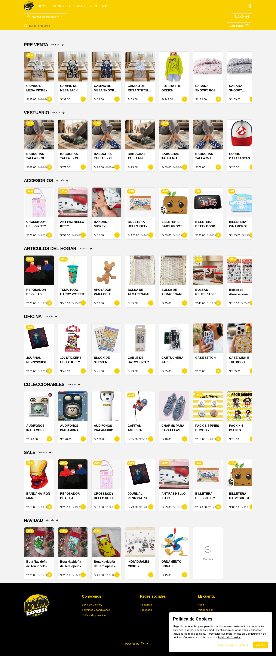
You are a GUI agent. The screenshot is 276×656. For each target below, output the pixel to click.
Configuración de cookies (233, 644)
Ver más (55, 44)
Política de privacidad (94, 615)
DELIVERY (77, 6)
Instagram (146, 604)
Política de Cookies (229, 637)
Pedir (201, 604)
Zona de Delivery (92, 604)
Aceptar (260, 644)
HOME (43, 6)
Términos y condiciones (96, 609)
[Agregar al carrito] (49, 99)
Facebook (146, 609)
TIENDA (58, 6)
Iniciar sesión (205, 609)
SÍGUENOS (99, 6)
